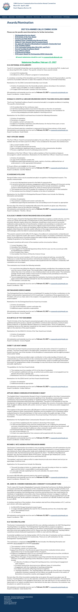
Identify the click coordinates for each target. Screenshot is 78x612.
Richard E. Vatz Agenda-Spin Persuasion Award (31, 42)
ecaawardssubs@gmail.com (52, 57)
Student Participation (57, 16)
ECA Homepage (66, 16)
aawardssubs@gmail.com (60, 168)
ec (51, 168)
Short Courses (37, 16)
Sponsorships (11, 16)
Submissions (4, 16)
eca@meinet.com (11, 603)
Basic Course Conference (46, 16)
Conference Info (29, 16)
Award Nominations (20, 16)
